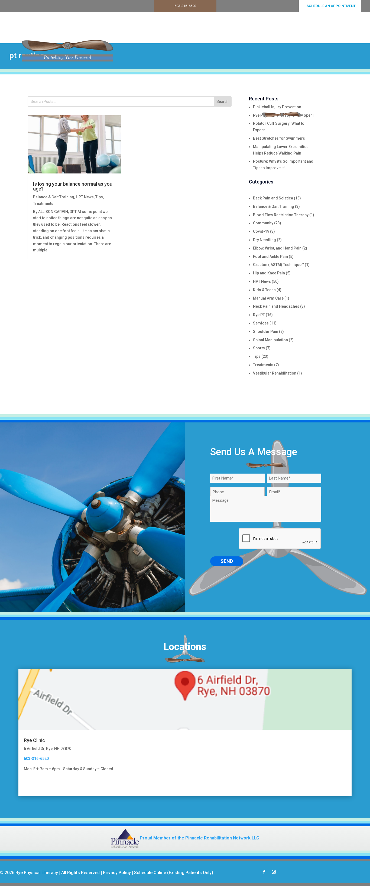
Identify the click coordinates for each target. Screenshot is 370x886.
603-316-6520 (185, 6)
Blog (324, 27)
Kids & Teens (264, 290)
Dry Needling (264, 240)
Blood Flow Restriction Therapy (281, 215)
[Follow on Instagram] (274, 872)
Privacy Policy (117, 872)
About (268, 27)
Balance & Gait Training (53, 197)
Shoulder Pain (265, 331)
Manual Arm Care (268, 298)
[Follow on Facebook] (264, 872)
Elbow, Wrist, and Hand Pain (277, 248)
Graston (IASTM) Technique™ (278, 264)
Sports (259, 348)
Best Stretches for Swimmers (279, 138)
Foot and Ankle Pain (270, 256)
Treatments (238, 27)
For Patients (294, 27)
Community (263, 223)
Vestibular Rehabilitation (274, 373)
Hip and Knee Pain (269, 273)
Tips (99, 197)
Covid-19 (261, 231)
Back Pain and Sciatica (273, 198)
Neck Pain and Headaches (276, 306)
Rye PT (259, 315)
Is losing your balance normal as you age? (72, 186)
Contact (344, 27)
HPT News (85, 197)
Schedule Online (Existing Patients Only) (173, 872)
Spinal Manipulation (270, 340)
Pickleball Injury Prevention (277, 107)
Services (205, 27)
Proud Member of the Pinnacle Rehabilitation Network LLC (199, 838)
